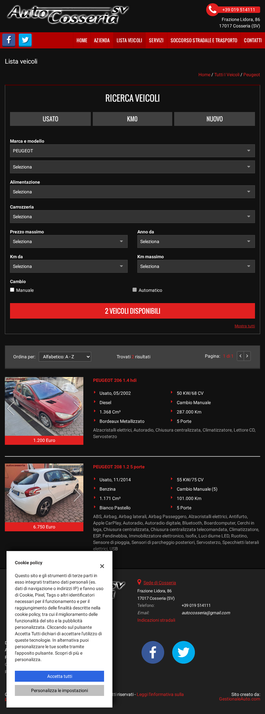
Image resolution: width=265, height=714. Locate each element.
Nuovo (215, 119)
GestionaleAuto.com (239, 698)
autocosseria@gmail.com (206, 612)
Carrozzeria (22, 206)
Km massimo (150, 256)
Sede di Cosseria (159, 582)
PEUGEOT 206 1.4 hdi (115, 380)
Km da (16, 256)
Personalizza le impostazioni (59, 690)
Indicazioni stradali (156, 620)
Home (82, 40)
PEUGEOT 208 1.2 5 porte (119, 466)
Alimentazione (25, 182)
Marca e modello (27, 141)
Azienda (102, 40)
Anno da (145, 231)
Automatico (150, 290)
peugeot (251, 74)
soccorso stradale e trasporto (204, 40)
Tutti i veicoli (226, 74)
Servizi (156, 40)
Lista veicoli (130, 40)
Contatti (253, 40)
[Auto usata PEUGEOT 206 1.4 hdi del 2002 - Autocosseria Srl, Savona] (44, 406)
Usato (50, 119)
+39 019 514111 (196, 605)
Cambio (18, 281)
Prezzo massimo (27, 231)
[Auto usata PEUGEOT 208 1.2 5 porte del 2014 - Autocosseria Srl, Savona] (44, 493)
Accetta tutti (59, 676)
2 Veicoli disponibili (132, 311)
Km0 (132, 119)
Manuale (25, 290)
